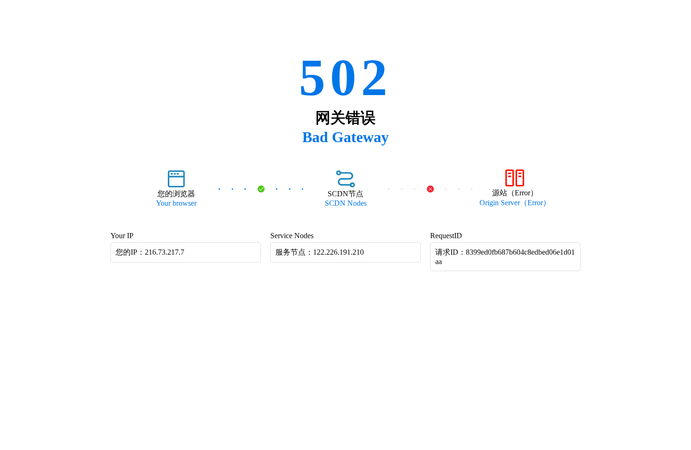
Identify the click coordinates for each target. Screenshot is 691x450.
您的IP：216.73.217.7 (150, 252)
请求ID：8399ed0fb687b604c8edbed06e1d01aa (505, 256)
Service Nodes (292, 236)
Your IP (121, 236)
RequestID (446, 236)
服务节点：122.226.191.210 (319, 252)
